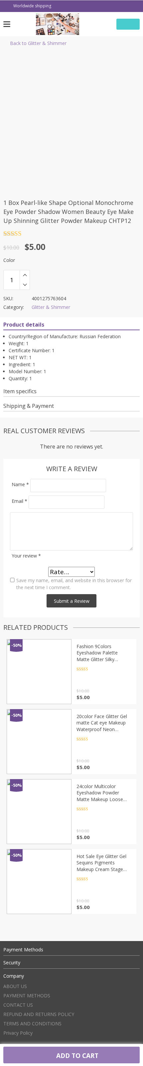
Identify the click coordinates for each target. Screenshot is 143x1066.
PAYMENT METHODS (26, 995)
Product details (23, 324)
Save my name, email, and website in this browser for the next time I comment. (74, 583)
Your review (26, 555)
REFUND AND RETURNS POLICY (38, 1014)
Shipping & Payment (28, 406)
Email (19, 501)
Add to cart (76, 1055)
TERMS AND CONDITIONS (32, 1023)
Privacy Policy (18, 1033)
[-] (25, 285)
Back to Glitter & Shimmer (38, 43)
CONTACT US (18, 1005)
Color (9, 260)
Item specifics (20, 391)
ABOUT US (15, 986)
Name (20, 484)
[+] (25, 275)
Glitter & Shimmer (51, 307)
